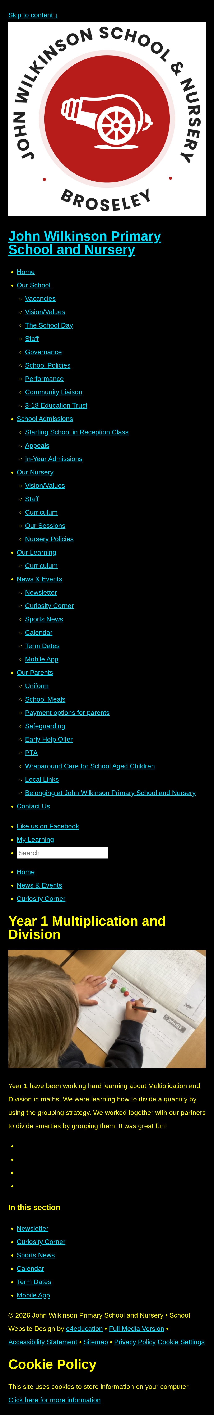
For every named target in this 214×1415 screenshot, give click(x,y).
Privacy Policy (135, 1342)
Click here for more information (54, 1400)
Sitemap (95, 1342)
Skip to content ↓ (33, 15)
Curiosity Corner (41, 898)
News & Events (39, 885)
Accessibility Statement (42, 1342)
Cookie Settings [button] (181, 1342)
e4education (84, 1328)
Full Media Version (136, 1328)
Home (26, 872)
